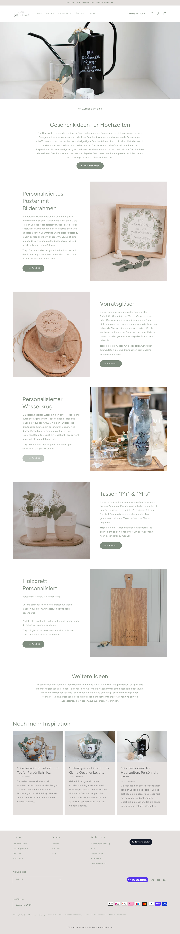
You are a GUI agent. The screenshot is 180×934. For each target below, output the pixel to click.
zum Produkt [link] (33, 458)
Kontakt (55, 844)
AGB (93, 848)
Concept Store (20, 844)
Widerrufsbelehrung (100, 844)
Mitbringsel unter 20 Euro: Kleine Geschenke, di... (89, 770)
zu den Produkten (90, 166)
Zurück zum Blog (92, 108)
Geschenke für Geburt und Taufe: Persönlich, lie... (37, 770)
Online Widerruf (98, 863)
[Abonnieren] (60, 879)
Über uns (17, 853)
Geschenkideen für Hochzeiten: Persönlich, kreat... (139, 772)
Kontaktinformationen (117, 915)
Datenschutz (97, 853)
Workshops (18, 858)
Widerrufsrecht (100, 915)
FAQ (54, 853)
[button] (152, 14)
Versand (55, 848)
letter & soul (24, 915)
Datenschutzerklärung (73, 915)
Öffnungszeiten (20, 848)
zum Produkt (33, 268)
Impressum (96, 858)
